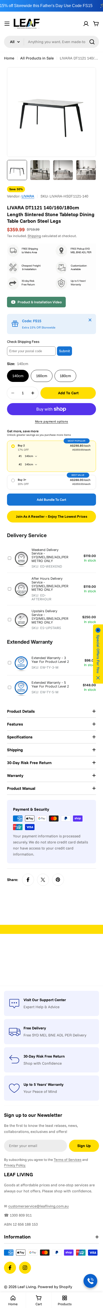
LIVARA (28, 196)
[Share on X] (43, 880)
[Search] (92, 42)
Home (9, 58)
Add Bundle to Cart (51, 499)
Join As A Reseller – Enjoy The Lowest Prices (51, 516)
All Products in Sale (37, 58)
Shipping (34, 236)
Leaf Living (27, 1286)
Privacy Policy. (15, 1165)
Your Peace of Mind (40, 1091)
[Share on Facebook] (28, 880)
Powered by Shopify (55, 1286)
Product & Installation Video (40, 302)
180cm (65, 375)
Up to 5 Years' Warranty (44, 1084)
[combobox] (51, 42)
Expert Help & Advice (42, 1006)
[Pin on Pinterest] (58, 880)
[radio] (51, 456)
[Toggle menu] (7, 24)
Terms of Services (68, 1159)
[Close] (90, 320)
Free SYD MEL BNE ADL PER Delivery (55, 1035)
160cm (41, 375)
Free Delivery (35, 1028)
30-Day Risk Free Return (44, 1056)
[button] (98, 654)
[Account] (86, 24)
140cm (18, 375)
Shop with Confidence (43, 1063)
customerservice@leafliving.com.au (38, 1206)
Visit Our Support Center (45, 999)
